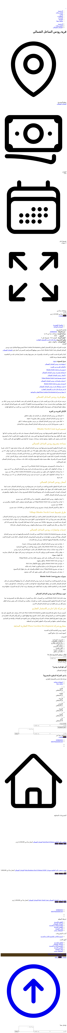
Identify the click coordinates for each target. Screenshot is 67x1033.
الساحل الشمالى (8, 350)
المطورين (60, 16)
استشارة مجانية (58, 682)
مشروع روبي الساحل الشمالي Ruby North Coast (52, 900)
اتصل (64, 843)
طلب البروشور (62, 660)
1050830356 (53, 331)
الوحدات (60, 17)
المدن (61, 14)
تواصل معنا (59, 21)
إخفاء (54, 361)
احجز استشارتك (62, 727)
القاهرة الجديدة (58, 922)
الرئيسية (60, 11)
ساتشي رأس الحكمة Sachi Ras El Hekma (54, 842)
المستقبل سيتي (58, 930)
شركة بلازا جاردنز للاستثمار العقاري (46, 340)
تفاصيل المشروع (58, 325)
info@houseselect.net (57, 741)
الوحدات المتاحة (58, 327)
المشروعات (59, 12)
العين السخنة (59, 929)
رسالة (56, 843)
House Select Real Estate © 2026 (57, 954)
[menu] (65, 8)
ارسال (16, 733)
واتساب (61, 843)
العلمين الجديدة (58, 927)
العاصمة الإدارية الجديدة (56, 925)
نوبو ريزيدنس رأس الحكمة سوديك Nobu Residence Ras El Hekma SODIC (45, 870)
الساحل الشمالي (57, 27)
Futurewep (60, 955)
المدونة (61, 19)
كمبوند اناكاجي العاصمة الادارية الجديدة (52, 936)
